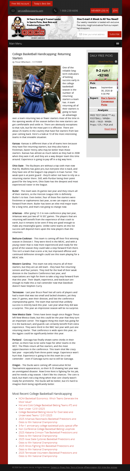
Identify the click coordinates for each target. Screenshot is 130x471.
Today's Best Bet (42, 3)
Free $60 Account (20, 3)
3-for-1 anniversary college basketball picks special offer (48, 425)
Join (115, 10)
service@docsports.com (30, 10)
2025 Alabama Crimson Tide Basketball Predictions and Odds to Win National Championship (48, 434)
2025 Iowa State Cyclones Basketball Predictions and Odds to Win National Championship (47, 440)
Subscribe (114, 34)
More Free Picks (106, 61)
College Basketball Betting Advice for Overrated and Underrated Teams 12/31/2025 (46, 413)
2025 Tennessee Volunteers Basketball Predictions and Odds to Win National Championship (48, 454)
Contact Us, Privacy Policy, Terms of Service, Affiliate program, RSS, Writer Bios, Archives (84, 467)
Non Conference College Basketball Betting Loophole (47, 428)
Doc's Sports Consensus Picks (108, 101)
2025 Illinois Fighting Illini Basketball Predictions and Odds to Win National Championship (46, 447)
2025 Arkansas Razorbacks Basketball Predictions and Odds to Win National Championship (47, 420)
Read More (110, 128)
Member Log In (99, 10)
